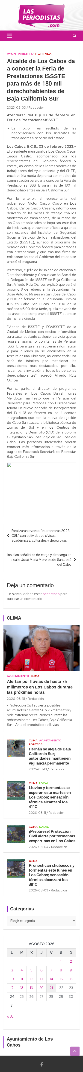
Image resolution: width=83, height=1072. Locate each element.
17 (12, 988)
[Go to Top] (75, 1051)
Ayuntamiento (20, 54)
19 (31, 988)
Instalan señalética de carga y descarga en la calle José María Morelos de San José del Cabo (39, 560)
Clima (35, 676)
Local (44, 783)
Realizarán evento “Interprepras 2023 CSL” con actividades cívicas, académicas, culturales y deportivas (41, 535)
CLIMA (14, 618)
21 (51, 988)
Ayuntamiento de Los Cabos (30, 1042)
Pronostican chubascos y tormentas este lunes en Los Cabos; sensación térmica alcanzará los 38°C (51, 875)
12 (31, 979)
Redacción (36, 107)
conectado (51, 594)
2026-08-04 (38, 847)
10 (12, 979)
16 (71, 979)
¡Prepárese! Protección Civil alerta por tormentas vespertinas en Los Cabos (52, 836)
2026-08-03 (38, 890)
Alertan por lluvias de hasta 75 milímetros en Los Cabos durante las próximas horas (40, 687)
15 (61, 979)
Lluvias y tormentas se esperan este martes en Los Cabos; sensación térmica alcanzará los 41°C (50, 797)
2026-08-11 (37, 813)
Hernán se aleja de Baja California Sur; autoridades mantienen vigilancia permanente (50, 756)
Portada (43, 54)
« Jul (10, 1016)
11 (22, 979)
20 (41, 988)
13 (41, 979)
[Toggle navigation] (9, 36)
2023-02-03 (16, 107)
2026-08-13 (38, 769)
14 (51, 979)
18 (21, 988)
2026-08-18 (16, 699)
